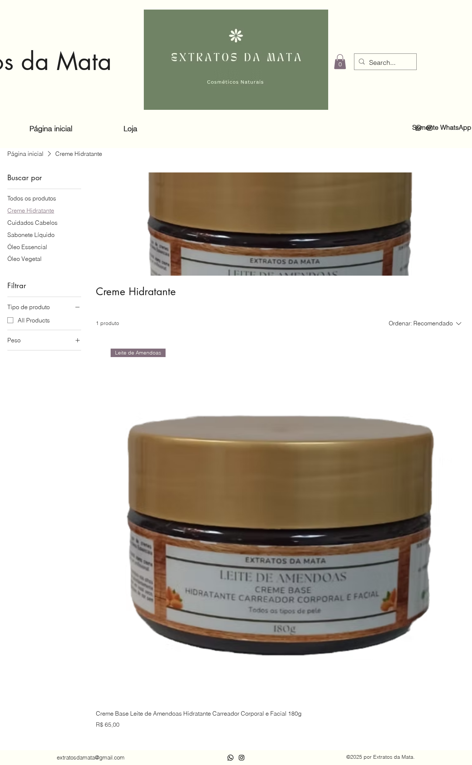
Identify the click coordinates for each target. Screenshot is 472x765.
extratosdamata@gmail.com (91, 757)
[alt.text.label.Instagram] (429, 128)
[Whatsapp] (418, 128)
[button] (340, 61)
